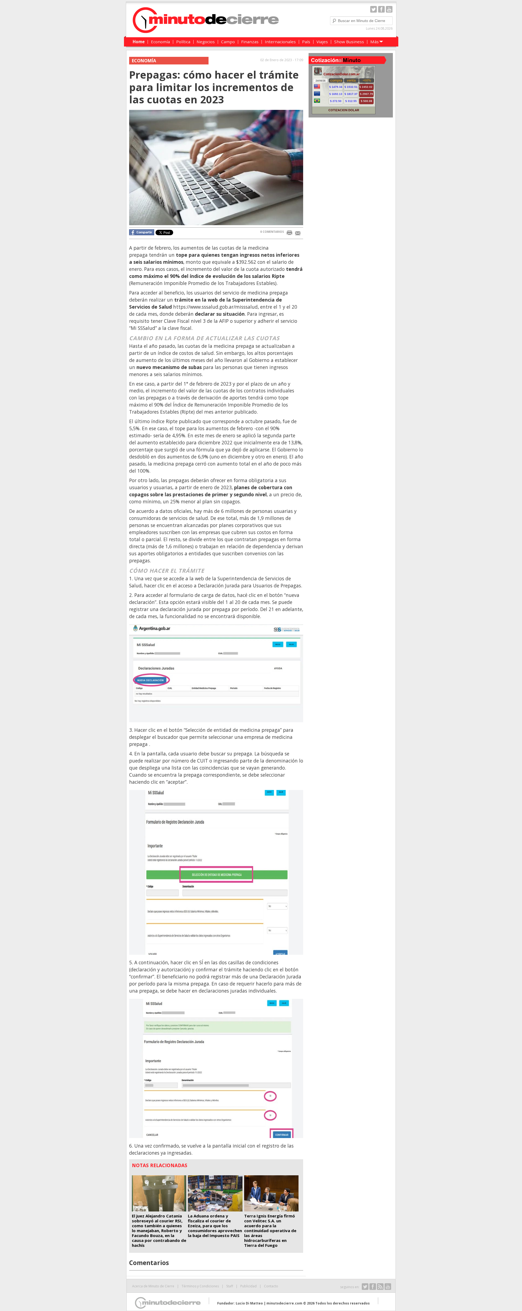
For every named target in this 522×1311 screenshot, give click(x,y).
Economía (160, 41)
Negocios (206, 41)
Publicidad (248, 1286)
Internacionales (280, 41)
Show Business (349, 41)
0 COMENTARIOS (272, 232)
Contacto (271, 1286)
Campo (228, 41)
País (306, 41)
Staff (229, 1286)
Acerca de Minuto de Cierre (153, 1286)
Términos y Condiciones (200, 1286)
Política (183, 41)
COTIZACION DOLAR (343, 110)
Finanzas (250, 41)
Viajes (322, 41)
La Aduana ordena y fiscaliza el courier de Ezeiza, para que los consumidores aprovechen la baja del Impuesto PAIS (215, 1225)
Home (139, 41)
